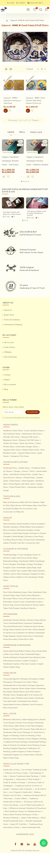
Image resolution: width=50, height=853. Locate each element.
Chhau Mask (14, 758)
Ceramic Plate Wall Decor (34, 729)
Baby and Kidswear (11, 502)
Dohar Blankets (33, 595)
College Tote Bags (34, 564)
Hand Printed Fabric (18, 487)
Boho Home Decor (10, 708)
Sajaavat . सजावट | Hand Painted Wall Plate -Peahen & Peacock (35, 100)
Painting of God (24, 739)
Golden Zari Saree (10, 443)
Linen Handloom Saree (34, 430)
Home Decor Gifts (26, 639)
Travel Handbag (24, 555)
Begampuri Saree (10, 440)
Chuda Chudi (29, 540)
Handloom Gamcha (28, 608)
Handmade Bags (10, 555)
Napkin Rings (14, 667)
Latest (11, 132)
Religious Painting (39, 739)
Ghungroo (29, 536)
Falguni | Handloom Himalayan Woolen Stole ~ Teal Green (10, 161)
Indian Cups (19, 654)
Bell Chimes (20, 726)
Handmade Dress (10, 468)
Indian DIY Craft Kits (18, 824)
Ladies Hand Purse (18, 558)
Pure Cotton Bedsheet (12, 592)
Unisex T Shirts (28, 471)
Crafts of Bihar (21, 798)
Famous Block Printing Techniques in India (20, 814)
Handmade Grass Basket (29, 657)
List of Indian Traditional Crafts (34, 770)
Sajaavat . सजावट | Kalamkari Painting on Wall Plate (12, 100)
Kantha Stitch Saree (31, 450)
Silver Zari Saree (27, 443)
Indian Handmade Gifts (31, 827)
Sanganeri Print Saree (20, 456)
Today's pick (36, 132)
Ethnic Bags (32, 558)
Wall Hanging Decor (30, 719)
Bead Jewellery (23, 524)
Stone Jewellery (37, 524)
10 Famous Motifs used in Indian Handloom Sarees (36, 213)
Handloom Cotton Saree (13, 430)
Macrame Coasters (29, 664)
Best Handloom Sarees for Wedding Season (23, 811)
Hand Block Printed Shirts (20, 474)
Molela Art (7, 729)
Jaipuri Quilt (20, 595)
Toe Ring (6, 540)
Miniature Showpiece (29, 679)
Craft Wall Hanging (34, 726)
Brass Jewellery (9, 530)
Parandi (13, 543)
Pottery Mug (30, 651)
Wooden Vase (9, 695)
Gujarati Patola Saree (27, 453)
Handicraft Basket (10, 657)
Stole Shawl (15, 481)
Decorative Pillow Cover (13, 598)
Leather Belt (26, 571)
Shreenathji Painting (37, 742)
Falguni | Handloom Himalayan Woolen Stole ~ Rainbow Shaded (37, 161)
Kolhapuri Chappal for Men (33, 574)
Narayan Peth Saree (29, 437)
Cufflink (6, 574)
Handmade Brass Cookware (20, 623)
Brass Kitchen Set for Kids (20, 629)
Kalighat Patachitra (19, 748)
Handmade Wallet (26, 561)
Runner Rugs (8, 605)
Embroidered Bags (10, 561)
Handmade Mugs (32, 654)
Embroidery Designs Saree (27, 446)
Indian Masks (29, 755)
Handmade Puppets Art (12, 755)
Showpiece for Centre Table (25, 682)
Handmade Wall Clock (12, 732)
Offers (22, 132)
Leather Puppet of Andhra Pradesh (25, 751)
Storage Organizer (35, 685)
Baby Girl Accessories (23, 508)
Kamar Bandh (38, 571)
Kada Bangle (18, 536)
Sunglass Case (9, 567)
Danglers (8, 536)
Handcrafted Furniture (12, 704)
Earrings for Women (38, 533)
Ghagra (17, 471)
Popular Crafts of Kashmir (22, 789)
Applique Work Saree (12, 450)
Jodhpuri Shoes (9, 577)
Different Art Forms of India (16, 773)
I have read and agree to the (22, 418)
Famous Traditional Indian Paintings (23, 776)
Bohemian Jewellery (25, 530)
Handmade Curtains (34, 602)
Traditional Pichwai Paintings (16, 742)
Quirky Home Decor (25, 636)
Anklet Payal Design (20, 533)
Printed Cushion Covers (33, 598)
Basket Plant (19, 692)
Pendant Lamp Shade (24, 698)
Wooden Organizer (11, 688)
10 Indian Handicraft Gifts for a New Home (12, 213)
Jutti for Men (16, 574)
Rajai (12, 595)
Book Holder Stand (28, 688)
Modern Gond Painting (30, 745)
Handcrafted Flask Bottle (13, 651)
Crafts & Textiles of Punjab (14, 782)
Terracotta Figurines (11, 679)
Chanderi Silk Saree (11, 437)
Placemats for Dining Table (33, 605)
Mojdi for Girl (22, 577)
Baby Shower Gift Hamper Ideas (24, 505)
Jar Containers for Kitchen (23, 633)
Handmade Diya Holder (27, 701)
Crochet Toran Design (24, 723)
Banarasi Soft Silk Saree (29, 440)
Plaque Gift (17, 729)
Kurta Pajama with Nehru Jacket (22, 484)
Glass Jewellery (9, 524)
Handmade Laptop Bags (26, 567)
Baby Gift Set (25, 502)
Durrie (17, 605)
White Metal (25, 527)
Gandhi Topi (15, 571)
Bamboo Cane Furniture (32, 704)
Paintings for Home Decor (33, 732)
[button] (21, 181)
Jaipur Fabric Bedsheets (32, 592)
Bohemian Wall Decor (12, 719)
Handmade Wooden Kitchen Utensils (18, 620)
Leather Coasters (30, 661)
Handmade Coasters (11, 664)
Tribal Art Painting (27, 735)
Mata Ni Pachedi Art (11, 745)
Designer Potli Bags (17, 564)
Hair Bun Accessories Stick (29, 543)
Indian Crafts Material (30, 818)
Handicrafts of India (11, 770)
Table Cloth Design (11, 608)
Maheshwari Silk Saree (31, 434)
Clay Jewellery (37, 527)
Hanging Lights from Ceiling (27, 695)
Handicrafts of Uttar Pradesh (28, 779)
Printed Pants (29, 477)
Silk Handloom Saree (11, 434)
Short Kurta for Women (12, 477)
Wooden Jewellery (10, 527)
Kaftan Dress (24, 468)
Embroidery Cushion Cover (14, 602)
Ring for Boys (17, 540)
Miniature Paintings (11, 818)
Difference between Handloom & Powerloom (27, 808)
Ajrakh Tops (37, 474)
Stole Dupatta (28, 481)
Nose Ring (38, 536)
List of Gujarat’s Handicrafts (20, 792)
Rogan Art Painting (11, 735)
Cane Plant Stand (32, 692)
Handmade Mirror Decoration (15, 685)
